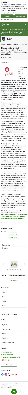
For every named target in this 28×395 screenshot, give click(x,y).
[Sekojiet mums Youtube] (16, 374)
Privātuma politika (6, 329)
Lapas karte (5, 338)
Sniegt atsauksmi (14, 280)
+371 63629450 (7, 352)
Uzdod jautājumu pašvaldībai (9, 314)
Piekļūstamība (5, 333)
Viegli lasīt (4, 325)
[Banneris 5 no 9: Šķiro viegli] (14, 264)
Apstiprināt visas (20, 16)
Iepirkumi (4, 296)
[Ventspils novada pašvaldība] (11, 41)
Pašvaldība (4, 305)
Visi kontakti (9, 365)
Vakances (4, 292)
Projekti (4, 301)
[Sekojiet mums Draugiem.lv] (12, 374)
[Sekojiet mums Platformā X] (9, 374)
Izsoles (3, 310)
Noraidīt (7, 16)
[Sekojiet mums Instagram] (6, 374)
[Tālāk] (25, 264)
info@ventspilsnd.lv (8, 354)
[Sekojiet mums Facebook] (2, 374)
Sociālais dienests (13, 234)
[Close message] (25, 24)
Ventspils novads (13, 237)
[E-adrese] (4, 360)
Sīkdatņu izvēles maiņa (8, 342)
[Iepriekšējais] (3, 264)
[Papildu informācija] (8, 360)
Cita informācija (13, 232)
